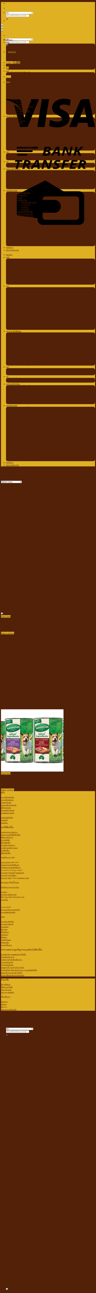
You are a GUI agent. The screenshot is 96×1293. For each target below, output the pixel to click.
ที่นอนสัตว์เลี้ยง (16, 181)
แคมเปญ (10, 512)
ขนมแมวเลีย (20, 95)
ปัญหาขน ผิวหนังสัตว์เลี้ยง (20, 193)
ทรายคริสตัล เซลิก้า (23, 111)
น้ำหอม (17, 968)
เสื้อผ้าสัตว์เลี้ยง (16, 188)
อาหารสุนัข (15, 45)
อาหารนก (14, 164)
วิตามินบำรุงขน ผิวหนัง (24, 216)
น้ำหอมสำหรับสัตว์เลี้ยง (24, 228)
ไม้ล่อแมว (19, 90)
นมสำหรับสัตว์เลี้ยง (23, 52)
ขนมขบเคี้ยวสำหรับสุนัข (25, 61)
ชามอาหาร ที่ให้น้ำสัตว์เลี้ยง (21, 171)
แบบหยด (24, 207)
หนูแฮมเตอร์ (20, 873)
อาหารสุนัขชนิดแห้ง (23, 49)
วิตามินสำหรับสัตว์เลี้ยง (24, 212)
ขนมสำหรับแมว (22, 92)
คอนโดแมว (20, 87)
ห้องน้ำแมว (20, 113)
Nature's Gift (11, 529)
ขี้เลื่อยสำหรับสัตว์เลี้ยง (29, 142)
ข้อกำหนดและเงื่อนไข (15, 1019)
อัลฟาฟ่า (19, 123)
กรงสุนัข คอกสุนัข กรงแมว (9, 848)
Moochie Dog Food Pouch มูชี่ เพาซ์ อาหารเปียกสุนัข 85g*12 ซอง (29, 626)
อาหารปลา (15, 154)
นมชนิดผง (20, 56)
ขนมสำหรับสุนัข (17, 59)
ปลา (7, 151)
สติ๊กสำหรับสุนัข (22, 64)
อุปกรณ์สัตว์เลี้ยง (13, 168)
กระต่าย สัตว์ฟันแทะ (14, 116)
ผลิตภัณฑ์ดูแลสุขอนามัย (16, 507)
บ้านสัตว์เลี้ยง (5, 850)
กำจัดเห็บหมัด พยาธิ (28, 202)
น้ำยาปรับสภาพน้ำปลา (19, 159)
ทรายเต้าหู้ (20, 104)
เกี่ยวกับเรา (11, 1014)
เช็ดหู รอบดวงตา (22, 233)
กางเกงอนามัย (21, 240)
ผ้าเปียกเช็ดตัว (5, 970)
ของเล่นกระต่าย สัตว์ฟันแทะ (31, 135)
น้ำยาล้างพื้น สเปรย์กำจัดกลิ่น (27, 245)
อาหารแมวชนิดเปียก (24, 76)
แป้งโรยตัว (25, 209)
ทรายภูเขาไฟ (21, 109)
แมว (7, 70)
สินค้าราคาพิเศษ (13, 504)
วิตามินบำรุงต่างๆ (22, 219)
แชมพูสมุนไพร (21, 200)
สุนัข (8, 42)
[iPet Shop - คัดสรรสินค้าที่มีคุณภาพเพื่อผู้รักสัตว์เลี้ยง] (6, 28)
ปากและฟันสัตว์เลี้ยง (30, 970)
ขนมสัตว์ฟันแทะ (22, 130)
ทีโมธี (18, 128)
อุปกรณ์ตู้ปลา (16, 157)
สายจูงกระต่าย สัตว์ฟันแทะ (31, 137)
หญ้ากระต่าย (21, 121)
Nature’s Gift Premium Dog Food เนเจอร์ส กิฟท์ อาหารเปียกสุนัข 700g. (31, 782)
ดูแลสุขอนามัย (11, 190)
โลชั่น (22, 968)
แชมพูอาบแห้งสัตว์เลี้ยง (25, 226)
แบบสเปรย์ (25, 205)
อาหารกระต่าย (16, 118)
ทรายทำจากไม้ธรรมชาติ (8, 895)
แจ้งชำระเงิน (11, 1016)
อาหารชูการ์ (25, 144)
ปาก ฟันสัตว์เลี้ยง (22, 231)
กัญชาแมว (20, 83)
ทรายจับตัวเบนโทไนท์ (24, 106)
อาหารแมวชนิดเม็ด (23, 78)
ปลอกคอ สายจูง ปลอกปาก (21, 174)
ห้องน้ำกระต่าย (26, 140)
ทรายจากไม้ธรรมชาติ (24, 102)
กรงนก (26, 878)
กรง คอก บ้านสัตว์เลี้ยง (19, 185)
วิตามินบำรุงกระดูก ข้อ (24, 214)
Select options (7, 633)
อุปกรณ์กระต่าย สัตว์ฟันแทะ (26, 133)
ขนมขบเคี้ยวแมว (22, 97)
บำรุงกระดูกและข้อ (7, 962)
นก (7, 161)
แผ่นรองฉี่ (20, 238)
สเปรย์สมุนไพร (21, 195)
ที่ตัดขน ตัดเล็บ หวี (18, 176)
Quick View (5, 616)
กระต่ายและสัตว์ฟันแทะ (16, 517)
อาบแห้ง (12, 968)
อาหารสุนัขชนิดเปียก (24, 47)
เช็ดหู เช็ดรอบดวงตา (17, 970)
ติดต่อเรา (9, 247)
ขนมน (9, 878)
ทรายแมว (14, 99)
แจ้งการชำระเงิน (12, 250)
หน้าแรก (9, 39)
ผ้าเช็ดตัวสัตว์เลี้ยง (22, 235)
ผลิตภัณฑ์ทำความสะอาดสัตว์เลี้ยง (23, 221)
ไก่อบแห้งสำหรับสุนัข (24, 66)
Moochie (10, 527)
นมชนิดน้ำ (20, 54)
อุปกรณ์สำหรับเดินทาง (19, 183)
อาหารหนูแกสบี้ (27, 147)
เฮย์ (17, 126)
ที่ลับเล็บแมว (21, 85)
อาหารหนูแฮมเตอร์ (28, 149)
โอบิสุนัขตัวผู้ (21, 242)
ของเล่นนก (21, 878)
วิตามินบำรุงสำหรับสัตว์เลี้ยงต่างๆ (11, 960)
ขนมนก (14, 166)
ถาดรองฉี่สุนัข (16, 178)
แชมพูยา (19, 197)
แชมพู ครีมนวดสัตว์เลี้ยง (25, 223)
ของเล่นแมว (20, 80)
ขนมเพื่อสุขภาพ (22, 68)
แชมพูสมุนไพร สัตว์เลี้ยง (18, 954)
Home (3, 469)
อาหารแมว (15, 73)
